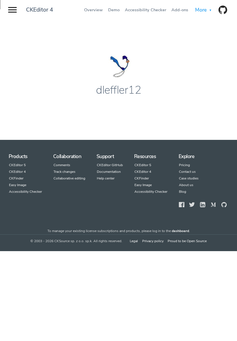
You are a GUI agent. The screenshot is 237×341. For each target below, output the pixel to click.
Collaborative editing (69, 178)
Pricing (184, 165)
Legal (134, 241)
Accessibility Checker (145, 10)
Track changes (64, 171)
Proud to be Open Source (187, 241)
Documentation (109, 171)
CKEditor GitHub (110, 165)
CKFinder (16, 178)
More (201, 9)
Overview (94, 10)
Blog (182, 191)
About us (186, 185)
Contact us (187, 171)
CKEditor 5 (17, 165)
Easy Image (17, 185)
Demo (114, 10)
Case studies (189, 178)
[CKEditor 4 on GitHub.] (220, 10)
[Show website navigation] (12, 10)
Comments (61, 165)
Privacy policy (153, 241)
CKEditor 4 (39, 10)
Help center (105, 178)
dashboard (180, 231)
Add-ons (180, 10)
